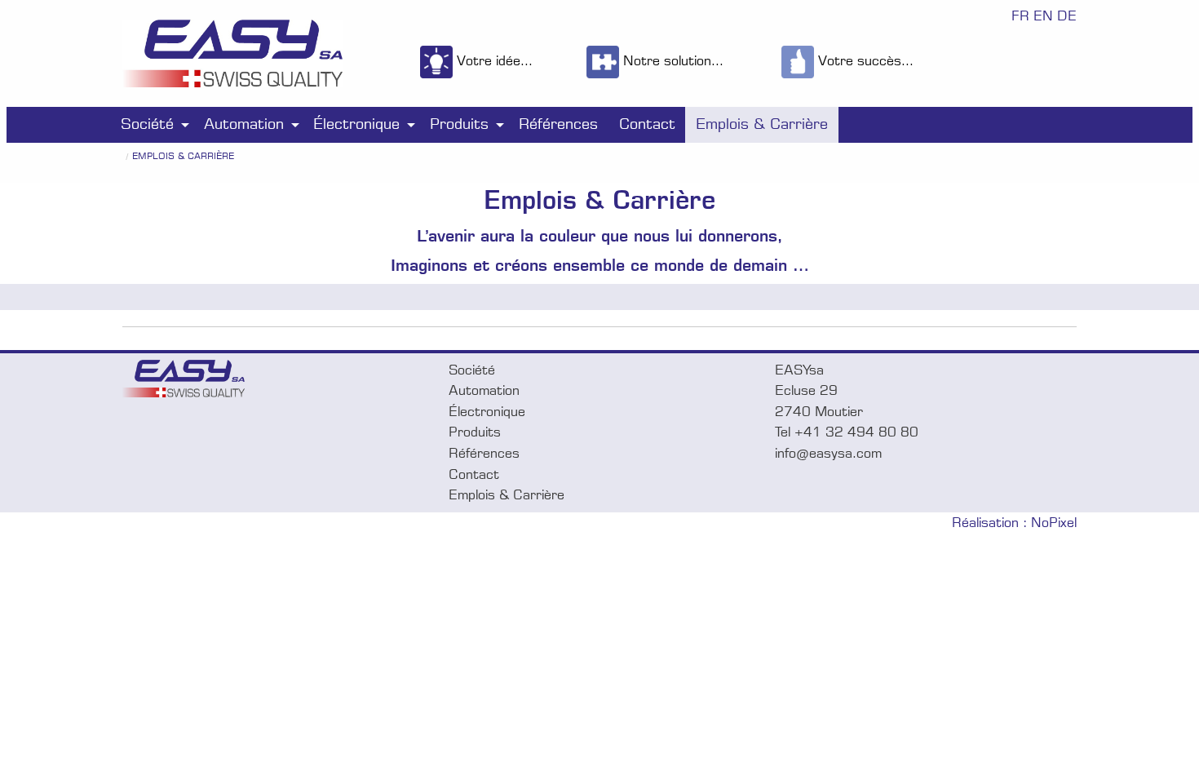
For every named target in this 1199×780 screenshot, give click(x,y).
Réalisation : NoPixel (1014, 522)
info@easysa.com (828, 453)
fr (1020, 16)
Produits (459, 124)
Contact (647, 124)
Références (558, 124)
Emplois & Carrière (762, 124)
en (1043, 16)
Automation (244, 124)
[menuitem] (151, 124)
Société (147, 124)
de (1067, 16)
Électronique (356, 124)
